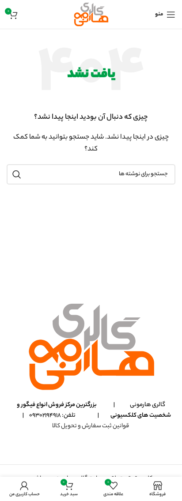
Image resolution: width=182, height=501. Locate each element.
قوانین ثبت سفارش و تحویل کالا (90, 426)
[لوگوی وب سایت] (91, 14)
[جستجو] (17, 174)
